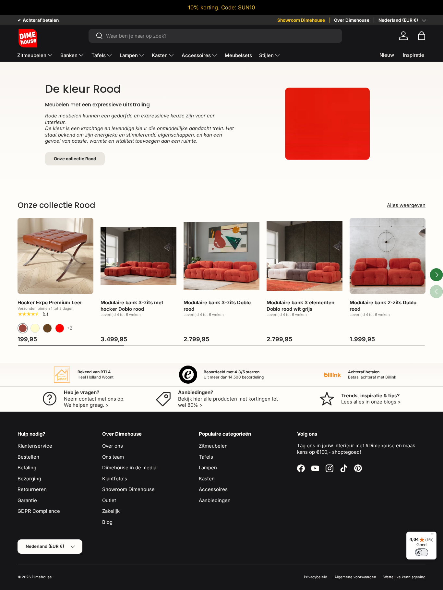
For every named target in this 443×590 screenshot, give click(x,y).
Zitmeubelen (31, 55)
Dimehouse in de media (129, 467)
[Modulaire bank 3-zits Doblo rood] (221, 256)
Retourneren (32, 489)
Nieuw (386, 55)
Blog (107, 522)
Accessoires (196, 55)
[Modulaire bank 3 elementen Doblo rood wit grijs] (304, 256)
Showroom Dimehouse (301, 20)
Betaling (27, 467)
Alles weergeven (406, 205)
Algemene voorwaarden (355, 577)
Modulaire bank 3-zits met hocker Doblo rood (132, 305)
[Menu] (433, 535)
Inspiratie (413, 55)
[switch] (421, 552)
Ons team (113, 457)
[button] (421, 36)
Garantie (27, 500)
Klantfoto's (114, 479)
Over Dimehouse (351, 20)
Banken (69, 55)
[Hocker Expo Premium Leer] (55, 256)
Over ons (112, 446)
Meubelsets (238, 55)
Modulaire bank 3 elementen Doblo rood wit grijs (300, 305)
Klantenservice (35, 446)
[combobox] (215, 36)
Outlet (109, 500)
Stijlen (266, 55)
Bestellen (28, 457)
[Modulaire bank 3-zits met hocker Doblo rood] (138, 256)
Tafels (98, 55)
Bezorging (29, 479)
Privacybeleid (315, 577)
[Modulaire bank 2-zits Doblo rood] (387, 256)
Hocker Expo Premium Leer (50, 302)
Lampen (129, 55)
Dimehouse (42, 577)
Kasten (160, 55)
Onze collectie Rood (75, 158)
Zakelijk (111, 511)
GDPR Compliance (39, 511)
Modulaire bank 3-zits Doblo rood (217, 305)
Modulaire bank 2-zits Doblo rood (383, 305)
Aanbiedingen (215, 500)
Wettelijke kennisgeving (404, 577)
